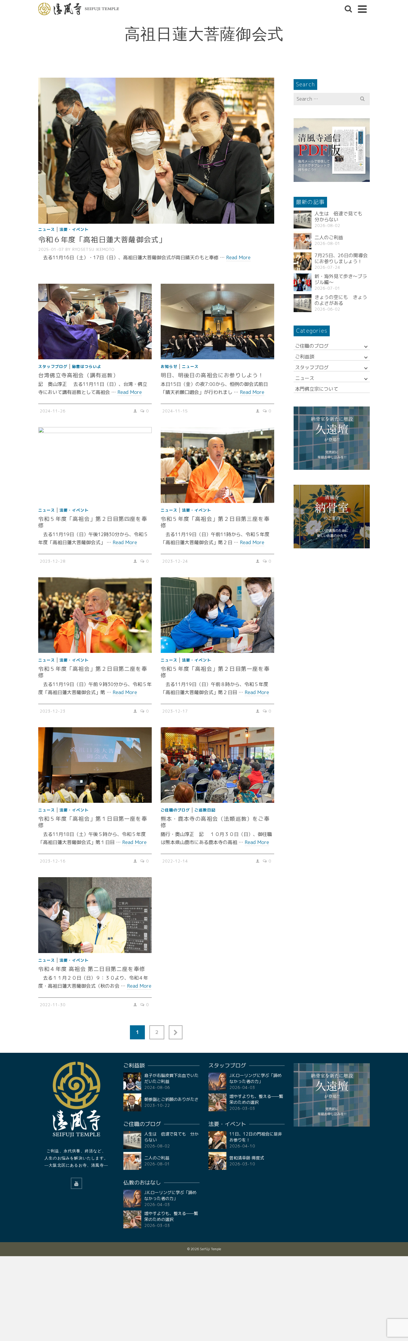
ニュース (46, 229)
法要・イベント (74, 229)
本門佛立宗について (316, 389)
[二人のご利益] (303, 240)
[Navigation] (362, 9)
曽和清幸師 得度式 (246, 1158)
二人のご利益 (329, 237)
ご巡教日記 (204, 810)
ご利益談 (304, 356)
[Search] (348, 9)
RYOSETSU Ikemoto (93, 249)
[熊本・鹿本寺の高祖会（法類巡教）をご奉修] (217, 765)
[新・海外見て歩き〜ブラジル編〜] (303, 282)
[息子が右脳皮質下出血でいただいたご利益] (132, 1081)
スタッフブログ (53, 366)
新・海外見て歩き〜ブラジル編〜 (341, 279)
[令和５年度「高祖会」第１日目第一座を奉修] (95, 765)
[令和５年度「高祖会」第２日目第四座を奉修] (95, 465)
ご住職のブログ (175, 810)
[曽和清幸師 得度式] (217, 1161)
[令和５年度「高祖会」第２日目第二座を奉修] (95, 615)
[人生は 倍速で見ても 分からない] (303, 219)
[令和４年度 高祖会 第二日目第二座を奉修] (95, 915)
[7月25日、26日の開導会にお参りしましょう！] (303, 261)
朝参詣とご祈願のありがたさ (171, 1099)
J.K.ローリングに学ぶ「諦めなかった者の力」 (170, 1195)
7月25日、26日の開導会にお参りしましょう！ (341, 258)
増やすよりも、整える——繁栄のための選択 (171, 1216)
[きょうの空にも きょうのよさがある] (303, 303)
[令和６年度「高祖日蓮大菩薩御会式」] (156, 150)
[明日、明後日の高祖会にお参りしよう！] (217, 321)
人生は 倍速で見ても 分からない (341, 216)
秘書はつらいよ (86, 366)
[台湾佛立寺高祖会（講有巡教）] (95, 321)
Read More (238, 257)
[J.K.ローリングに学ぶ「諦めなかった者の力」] (132, 1198)
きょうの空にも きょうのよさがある (341, 300)
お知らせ (169, 366)
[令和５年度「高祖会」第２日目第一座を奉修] (217, 615)
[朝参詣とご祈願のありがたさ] (132, 1102)
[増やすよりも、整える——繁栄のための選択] (132, 1219)
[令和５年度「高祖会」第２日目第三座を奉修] (217, 465)
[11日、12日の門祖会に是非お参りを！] (217, 1140)
